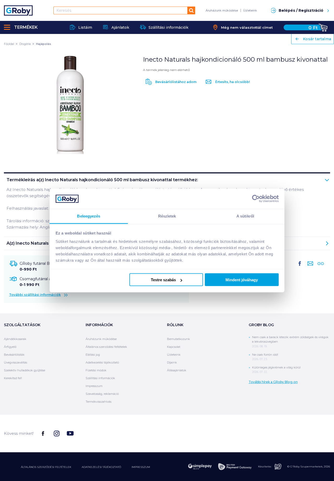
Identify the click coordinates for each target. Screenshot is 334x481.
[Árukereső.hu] (310, 433)
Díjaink (172, 362)
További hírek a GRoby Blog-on (273, 382)
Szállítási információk (100, 378)
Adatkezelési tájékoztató (102, 362)
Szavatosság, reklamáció (102, 394)
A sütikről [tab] (245, 216)
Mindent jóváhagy (241, 280)
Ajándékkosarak (15, 339)
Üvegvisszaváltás (15, 362)
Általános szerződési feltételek (106, 347)
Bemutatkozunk (178, 339)
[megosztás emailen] (309, 267)
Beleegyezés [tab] (88, 216)
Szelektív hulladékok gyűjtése (24, 370)
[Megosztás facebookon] (300, 267)
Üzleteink (250, 10)
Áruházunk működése (222, 10)
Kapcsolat (173, 347)
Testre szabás (163, 280)
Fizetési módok (96, 370)
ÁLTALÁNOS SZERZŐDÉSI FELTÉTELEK (46, 467)
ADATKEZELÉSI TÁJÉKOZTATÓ (101, 467)
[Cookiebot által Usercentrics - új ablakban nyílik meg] (256, 199)
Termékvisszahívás (98, 401)
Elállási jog (93, 354)
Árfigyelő (10, 347)
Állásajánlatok (176, 370)
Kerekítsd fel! (13, 378)
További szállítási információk (35, 295)
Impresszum (94, 386)
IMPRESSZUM (141, 467)
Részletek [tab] (167, 216)
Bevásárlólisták (14, 354)
